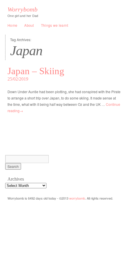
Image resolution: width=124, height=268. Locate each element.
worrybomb (77, 198)
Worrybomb (22, 9)
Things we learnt (54, 25)
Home (12, 25)
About (29, 25)
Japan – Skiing (35, 71)
